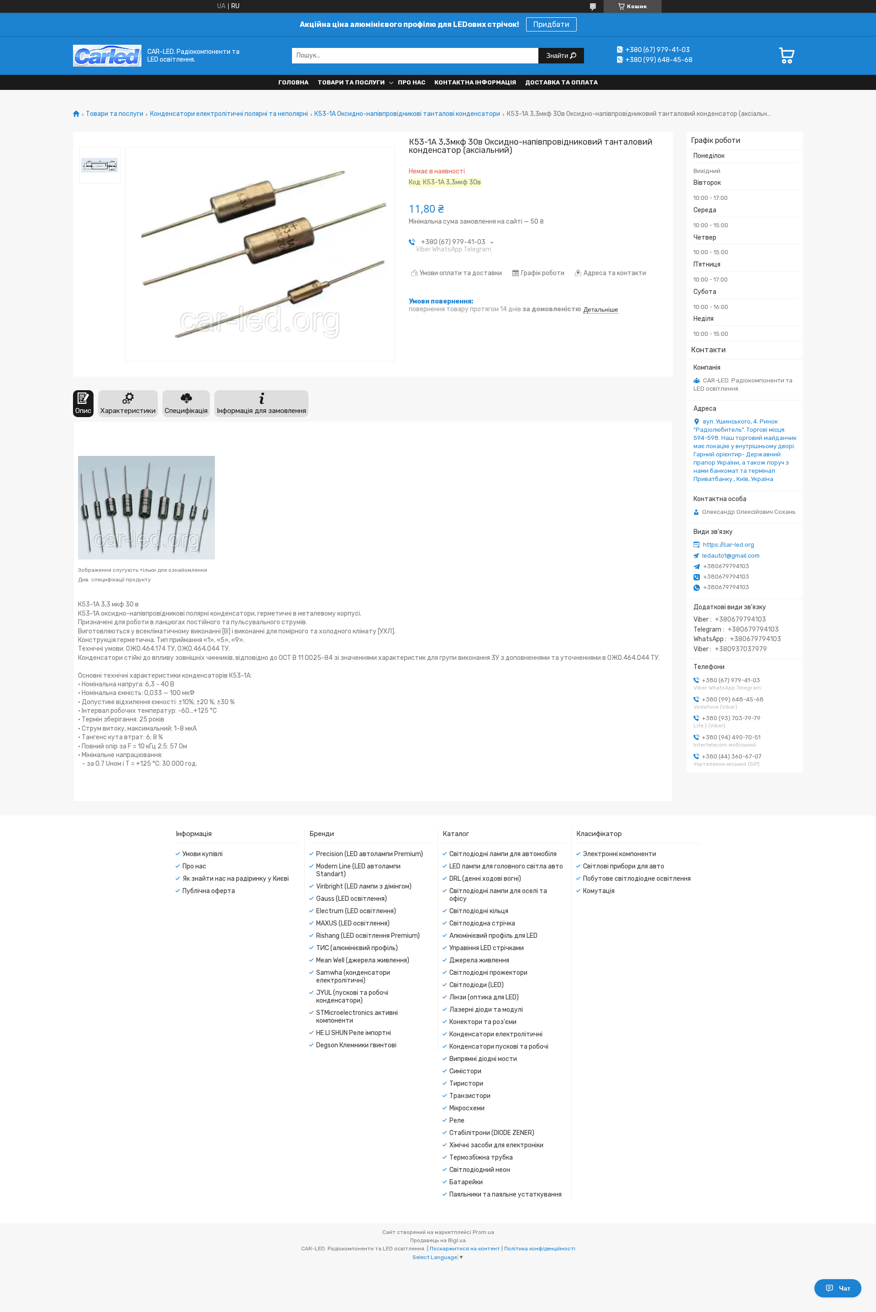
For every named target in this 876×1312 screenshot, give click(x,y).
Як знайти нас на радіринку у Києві (235, 879)
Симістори (465, 1071)
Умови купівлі (202, 854)
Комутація (599, 891)
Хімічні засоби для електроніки (496, 1145)
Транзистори (469, 1096)
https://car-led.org (728, 544)
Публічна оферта (208, 891)
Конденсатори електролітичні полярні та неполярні (229, 114)
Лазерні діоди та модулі (486, 1010)
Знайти (558, 55)
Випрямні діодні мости (483, 1059)
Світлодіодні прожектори (488, 973)
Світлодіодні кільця (478, 911)
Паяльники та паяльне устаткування (505, 1194)
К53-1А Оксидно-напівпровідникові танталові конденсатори (407, 114)
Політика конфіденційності (539, 1248)
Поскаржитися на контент (465, 1248)
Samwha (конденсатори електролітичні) (353, 976)
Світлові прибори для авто (623, 866)
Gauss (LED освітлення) (351, 899)
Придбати (551, 24)
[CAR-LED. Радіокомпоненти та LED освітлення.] (107, 55)
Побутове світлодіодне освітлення (637, 879)
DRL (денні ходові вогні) (485, 879)
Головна (293, 82)
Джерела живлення (479, 960)
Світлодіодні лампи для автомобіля (503, 854)
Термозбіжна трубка (481, 1157)
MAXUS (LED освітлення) (353, 923)
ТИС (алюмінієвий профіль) (357, 948)
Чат (844, 1288)
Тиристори (466, 1083)
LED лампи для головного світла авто (506, 866)
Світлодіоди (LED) (476, 985)
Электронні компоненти (619, 854)
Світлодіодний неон (479, 1170)
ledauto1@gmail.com (731, 555)
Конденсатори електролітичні (495, 1034)
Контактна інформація (475, 82)
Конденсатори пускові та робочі (498, 1047)
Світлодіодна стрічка (482, 923)
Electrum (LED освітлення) (356, 911)
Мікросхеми (467, 1108)
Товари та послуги (351, 82)
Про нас (411, 82)
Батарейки (466, 1182)
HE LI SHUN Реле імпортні (353, 1033)
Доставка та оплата (561, 82)
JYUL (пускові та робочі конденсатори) (352, 996)
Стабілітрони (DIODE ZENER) (491, 1133)
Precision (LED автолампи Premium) (369, 854)
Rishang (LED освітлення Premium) (368, 936)
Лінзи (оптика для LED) (484, 997)
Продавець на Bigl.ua (438, 1240)
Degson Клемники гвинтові (356, 1045)
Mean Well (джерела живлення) (362, 960)
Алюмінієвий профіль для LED (493, 936)
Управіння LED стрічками (486, 948)
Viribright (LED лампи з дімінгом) (364, 886)
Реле (456, 1120)
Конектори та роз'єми (482, 1022)
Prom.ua (483, 1232)
